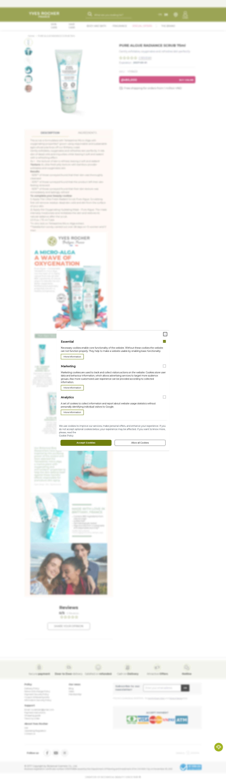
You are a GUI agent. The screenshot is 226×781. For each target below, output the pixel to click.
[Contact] (218, 747)
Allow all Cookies (140, 442)
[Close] (165, 334)
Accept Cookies (86, 442)
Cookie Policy (66, 435)
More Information (72, 356)
